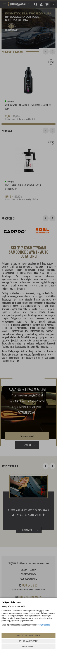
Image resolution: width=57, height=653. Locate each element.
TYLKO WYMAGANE (28, 641)
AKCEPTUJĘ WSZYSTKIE (28, 635)
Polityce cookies (44, 624)
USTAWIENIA (28, 647)
